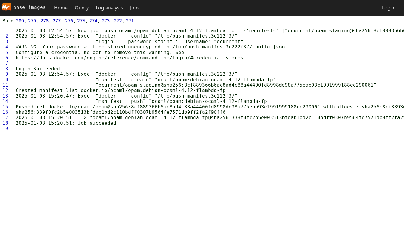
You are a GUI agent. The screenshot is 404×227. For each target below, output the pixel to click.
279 (32, 20)
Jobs (135, 7)
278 (45, 20)
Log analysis (109, 7)
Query (82, 7)
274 (93, 20)
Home (61, 7)
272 (118, 20)
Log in (389, 7)
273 (106, 20)
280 (20, 20)
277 (57, 20)
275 (81, 20)
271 (130, 20)
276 (69, 20)
